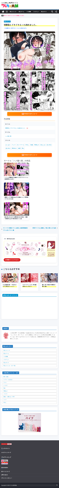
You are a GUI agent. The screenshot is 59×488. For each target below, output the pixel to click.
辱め (4, 388)
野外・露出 (5, 376)
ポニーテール (20, 145)
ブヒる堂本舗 (13, 485)
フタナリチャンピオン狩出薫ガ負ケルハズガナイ (29, 285)
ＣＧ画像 (29, 11)
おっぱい (8, 145)
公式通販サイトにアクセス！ (12, 259)
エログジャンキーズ (6, 452)
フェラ (14, 145)
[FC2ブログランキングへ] (4, 463)
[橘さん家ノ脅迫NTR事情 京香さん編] (49, 274)
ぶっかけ (5, 385)
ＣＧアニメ (36, 11)
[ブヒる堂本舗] (3, 11)
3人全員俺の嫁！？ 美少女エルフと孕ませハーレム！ (10, 285)
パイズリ (5, 393)
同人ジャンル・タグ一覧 (9, 365)
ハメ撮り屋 (8, 136)
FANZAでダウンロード (30, 114)
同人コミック (13, 11)
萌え (23, 148)
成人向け (8, 148)
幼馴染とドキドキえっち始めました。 (15, 128)
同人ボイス (44, 11)
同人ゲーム (21, 11)
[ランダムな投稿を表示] (56, 11)
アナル (4, 382)
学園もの (36, 145)
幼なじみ (42, 145)
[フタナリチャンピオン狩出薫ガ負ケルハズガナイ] (29, 274)
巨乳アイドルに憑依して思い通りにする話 (44, 228)
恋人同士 (49, 145)
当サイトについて (5, 471)
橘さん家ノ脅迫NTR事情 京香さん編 (48, 285)
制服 (31, 145)
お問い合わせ (4, 474)
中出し (27, 145)
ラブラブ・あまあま (7, 379)
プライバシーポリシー (6, 478)
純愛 (19, 148)
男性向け (14, 148)
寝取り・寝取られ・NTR (8, 396)
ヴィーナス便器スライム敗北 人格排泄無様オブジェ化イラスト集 (15, 229)
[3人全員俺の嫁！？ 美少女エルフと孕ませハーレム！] (10, 274)
